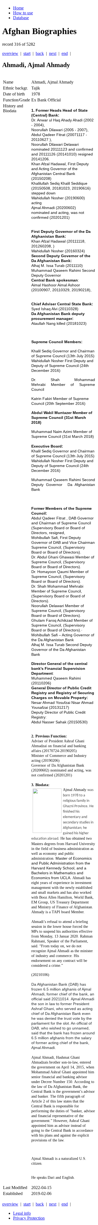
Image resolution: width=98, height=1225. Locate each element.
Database (21, 17)
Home (18, 8)
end (65, 53)
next (52, 53)
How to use (23, 13)
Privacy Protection (29, 1218)
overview (10, 53)
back (40, 53)
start (26, 53)
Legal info (22, 1213)
